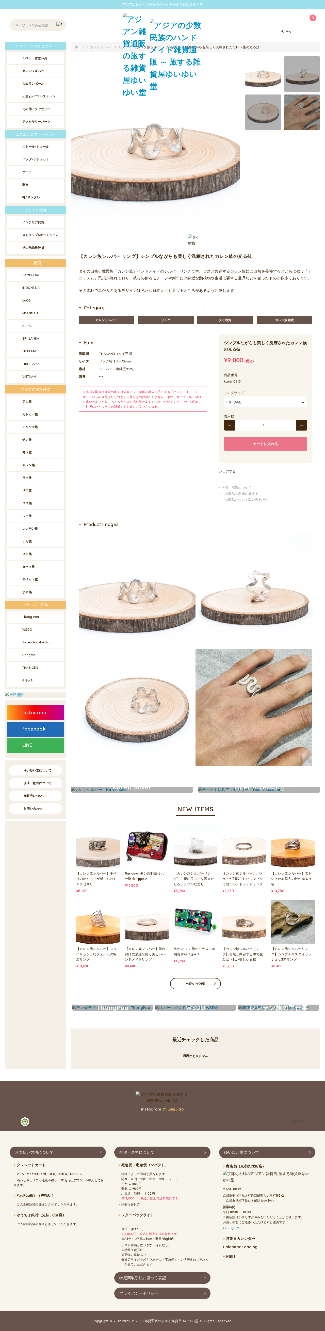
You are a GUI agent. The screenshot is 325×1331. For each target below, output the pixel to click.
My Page (287, 31)
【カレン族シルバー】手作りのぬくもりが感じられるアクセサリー (96, 878)
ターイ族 (28, 566)
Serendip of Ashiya (37, 642)
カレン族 (28, 465)
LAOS (26, 300)
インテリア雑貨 (33, 222)
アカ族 (27, 401)
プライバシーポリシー (138, 1293)
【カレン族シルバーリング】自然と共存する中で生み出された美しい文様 (242, 954)
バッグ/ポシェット (35, 159)
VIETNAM (29, 376)
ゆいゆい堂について (38, 770)
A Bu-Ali (28, 680)
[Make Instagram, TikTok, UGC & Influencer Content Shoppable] (297, 1122)
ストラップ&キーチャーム (40, 235)
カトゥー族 (30, 414)
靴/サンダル (31, 197)
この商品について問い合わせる (245, 500)
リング (166, 320)
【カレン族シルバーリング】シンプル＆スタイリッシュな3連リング (291, 954)
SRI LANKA (30, 338)
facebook (34, 729)
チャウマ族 (30, 427)
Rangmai (29, 655)
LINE (27, 745)
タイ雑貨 (225, 320)
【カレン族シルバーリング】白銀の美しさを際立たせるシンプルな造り (194, 878)
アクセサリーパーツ (36, 121)
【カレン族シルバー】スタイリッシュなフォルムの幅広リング (96, 954)
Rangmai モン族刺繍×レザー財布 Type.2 (145, 876)
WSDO (27, 629)
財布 (25, 184)
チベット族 (30, 579)
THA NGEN (30, 668)
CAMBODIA (30, 275)
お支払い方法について (34, 1152)
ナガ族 (27, 541)
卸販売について (34, 796)
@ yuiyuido (173, 1109)
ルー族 (27, 516)
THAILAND (30, 351)
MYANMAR (30, 313)
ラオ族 (27, 478)
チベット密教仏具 (34, 58)
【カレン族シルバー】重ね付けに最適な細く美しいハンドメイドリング (145, 954)
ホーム (80, 47)
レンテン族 (30, 528)
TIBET (31, 364)
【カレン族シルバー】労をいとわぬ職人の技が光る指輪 (291, 878)
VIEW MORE (195, 983)
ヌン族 (27, 554)
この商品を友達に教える (239, 494)
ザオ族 (27, 592)
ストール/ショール (35, 146)
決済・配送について (236, 487)
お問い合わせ (33, 808)
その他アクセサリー (36, 109)
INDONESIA (31, 288)
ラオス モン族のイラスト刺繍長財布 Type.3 (194, 951)
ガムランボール (33, 83)
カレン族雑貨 (284, 320)
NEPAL (27, 326)
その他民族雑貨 (33, 247)
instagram (34, 713)
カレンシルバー (106, 320)
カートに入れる (265, 443)
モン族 (27, 452)
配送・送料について (136, 1152)
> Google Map (233, 1228)
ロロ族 (27, 503)
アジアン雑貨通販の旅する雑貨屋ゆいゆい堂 (165, 1321)
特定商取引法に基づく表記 (142, 1277)
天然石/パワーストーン (38, 96)
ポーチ (27, 172)
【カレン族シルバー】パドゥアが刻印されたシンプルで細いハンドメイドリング (242, 878)
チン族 (27, 439)
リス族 (27, 490)
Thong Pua (30, 617)
